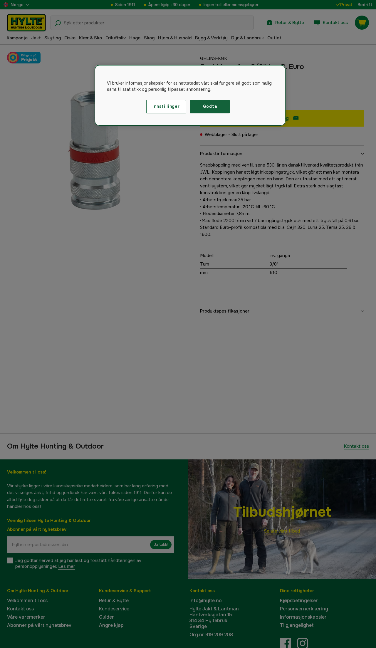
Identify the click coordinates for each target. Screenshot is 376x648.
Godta (210, 106)
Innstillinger (165, 106)
